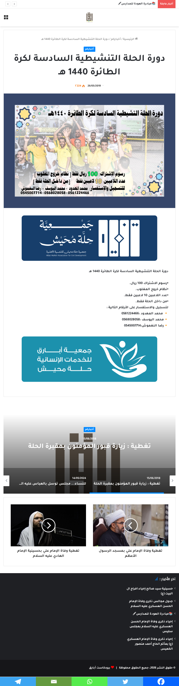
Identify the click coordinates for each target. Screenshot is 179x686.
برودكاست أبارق (99, 668)
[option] (89, 447)
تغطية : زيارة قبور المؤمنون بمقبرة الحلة (89, 447)
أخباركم (116, 39)
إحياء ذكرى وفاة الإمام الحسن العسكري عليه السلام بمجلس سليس (151, 626)
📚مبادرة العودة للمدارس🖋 (136, 4)
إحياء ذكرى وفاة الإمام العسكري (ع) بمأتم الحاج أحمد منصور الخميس (150, 644)
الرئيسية (129, 39)
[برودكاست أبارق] (89, 17)
